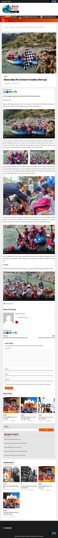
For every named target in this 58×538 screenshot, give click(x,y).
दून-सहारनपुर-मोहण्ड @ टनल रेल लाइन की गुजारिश (14, 455)
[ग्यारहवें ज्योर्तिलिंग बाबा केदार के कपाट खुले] (11, 405)
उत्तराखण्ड (5, 76)
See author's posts (22, 317)
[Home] (3, 20)
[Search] (55, 20)
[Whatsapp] (13, 92)
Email (7, 374)
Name (7, 369)
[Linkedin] (10, 92)
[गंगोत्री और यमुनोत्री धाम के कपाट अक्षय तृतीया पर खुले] (29, 405)
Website (7, 379)
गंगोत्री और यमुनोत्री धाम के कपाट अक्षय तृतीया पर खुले (42, 17)
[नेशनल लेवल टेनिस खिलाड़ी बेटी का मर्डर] (11, 474)
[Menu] (6, 20)
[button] (6, 20)
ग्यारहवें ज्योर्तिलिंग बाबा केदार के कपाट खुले (18, 17)
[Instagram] (15, 92)
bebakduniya (7, 83)
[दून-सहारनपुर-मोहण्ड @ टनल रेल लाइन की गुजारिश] (46, 405)
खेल (4, 484)
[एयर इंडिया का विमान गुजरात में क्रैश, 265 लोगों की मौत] (29, 474)
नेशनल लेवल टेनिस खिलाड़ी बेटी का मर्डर (12, 439)
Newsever (33, 536)
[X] (7, 92)
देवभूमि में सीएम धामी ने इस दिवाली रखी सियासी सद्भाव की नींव (15, 336)
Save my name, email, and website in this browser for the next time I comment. (28, 384)
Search (6, 426)
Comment (8, 348)
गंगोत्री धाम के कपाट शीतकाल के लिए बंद (46, 336)
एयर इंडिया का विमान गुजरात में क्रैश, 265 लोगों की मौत (15, 443)
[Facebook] (4, 92)
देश (5, 484)
